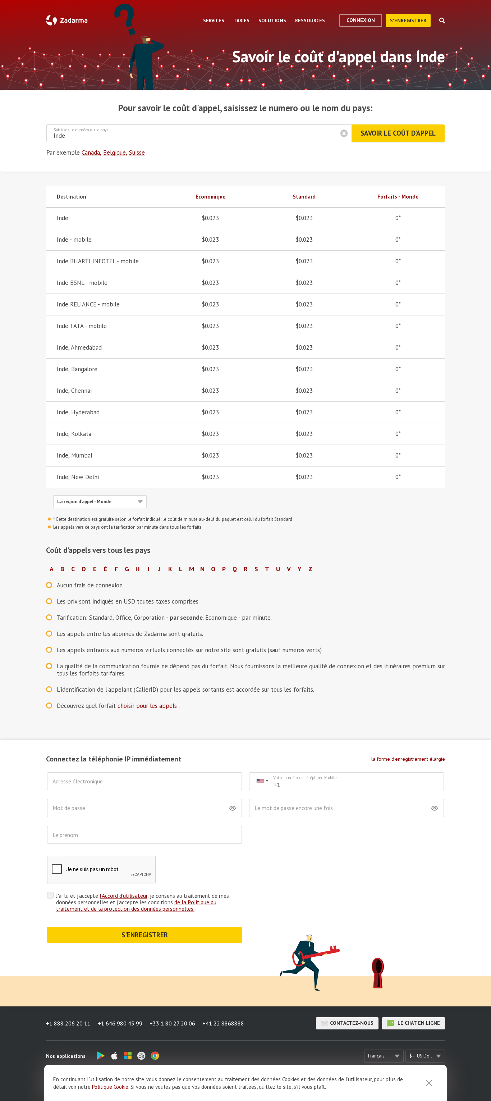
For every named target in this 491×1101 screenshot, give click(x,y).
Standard (304, 196)
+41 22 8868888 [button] (223, 1023)
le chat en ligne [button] (418, 1023)
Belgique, (115, 152)
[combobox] (262, 781)
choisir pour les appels (148, 706)
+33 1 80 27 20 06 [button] (172, 1023)
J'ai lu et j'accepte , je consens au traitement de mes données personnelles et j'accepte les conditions (142, 902)
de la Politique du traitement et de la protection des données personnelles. (136, 905)
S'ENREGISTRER (144, 935)
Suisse (137, 152)
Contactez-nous (351, 1023)
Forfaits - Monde (397, 196)
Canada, (91, 152)
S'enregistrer (408, 20)
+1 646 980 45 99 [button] (120, 1023)
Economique (210, 196)
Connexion (361, 20)
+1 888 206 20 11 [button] (68, 1023)
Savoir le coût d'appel (398, 133)
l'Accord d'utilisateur (123, 895)
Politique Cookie (110, 1086)
